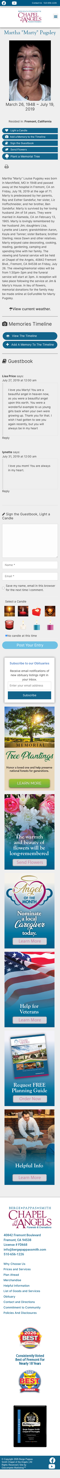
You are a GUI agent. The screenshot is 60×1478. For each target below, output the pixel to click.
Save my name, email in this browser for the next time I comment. (30, 588)
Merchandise (12, 1280)
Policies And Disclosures (20, 1313)
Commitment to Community (22, 1307)
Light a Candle (18, 130)
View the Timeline (24, 336)
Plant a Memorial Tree (25, 156)
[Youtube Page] (16, 3)
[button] (55, 16)
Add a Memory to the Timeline (28, 136)
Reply (6, 438)
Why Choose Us (14, 1264)
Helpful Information (17, 1285)
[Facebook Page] (6, 3)
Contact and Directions (19, 1302)
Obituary (9, 1296)
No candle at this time (22, 635)
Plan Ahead (11, 1274)
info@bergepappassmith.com (25, 1249)
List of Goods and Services (22, 1291)
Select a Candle (15, 601)
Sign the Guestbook (22, 143)
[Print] (6, 166)
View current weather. (31, 309)
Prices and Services (17, 1269)
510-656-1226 (14, 1254)
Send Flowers (18, 149)
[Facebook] (53, 1460)
